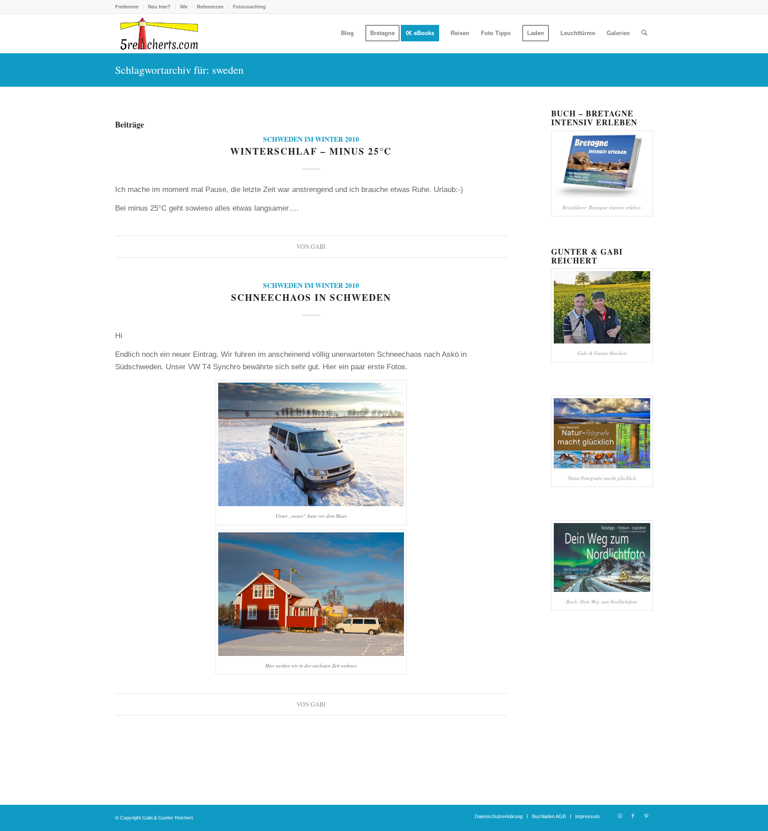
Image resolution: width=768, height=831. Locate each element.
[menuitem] (129, 6)
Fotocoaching (249, 6)
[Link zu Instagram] (619, 816)
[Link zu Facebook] (633, 816)
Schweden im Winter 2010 (311, 139)
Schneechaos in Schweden (311, 297)
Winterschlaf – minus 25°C (311, 151)
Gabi (318, 246)
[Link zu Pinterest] (646, 816)
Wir (184, 6)
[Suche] (644, 33)
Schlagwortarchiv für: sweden (179, 70)
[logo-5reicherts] (157, 33)
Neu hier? (159, 6)
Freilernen (127, 6)
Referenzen (210, 6)
